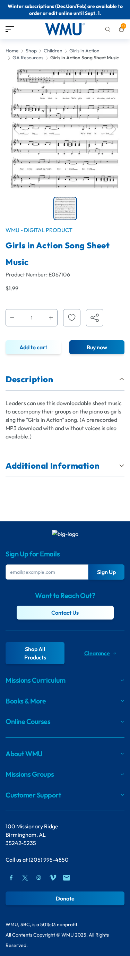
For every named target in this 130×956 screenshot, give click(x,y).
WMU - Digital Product (39, 230)
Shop (31, 51)
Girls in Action (84, 51)
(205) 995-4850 (49, 859)
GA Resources (27, 57)
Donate (65, 898)
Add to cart (33, 347)
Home (12, 51)
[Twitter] (25, 877)
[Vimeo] (52, 877)
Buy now (97, 347)
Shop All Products (35, 653)
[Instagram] (38, 877)
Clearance (97, 653)
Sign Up (106, 572)
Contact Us (65, 612)
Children (53, 51)
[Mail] (66, 877)
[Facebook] (11, 877)
